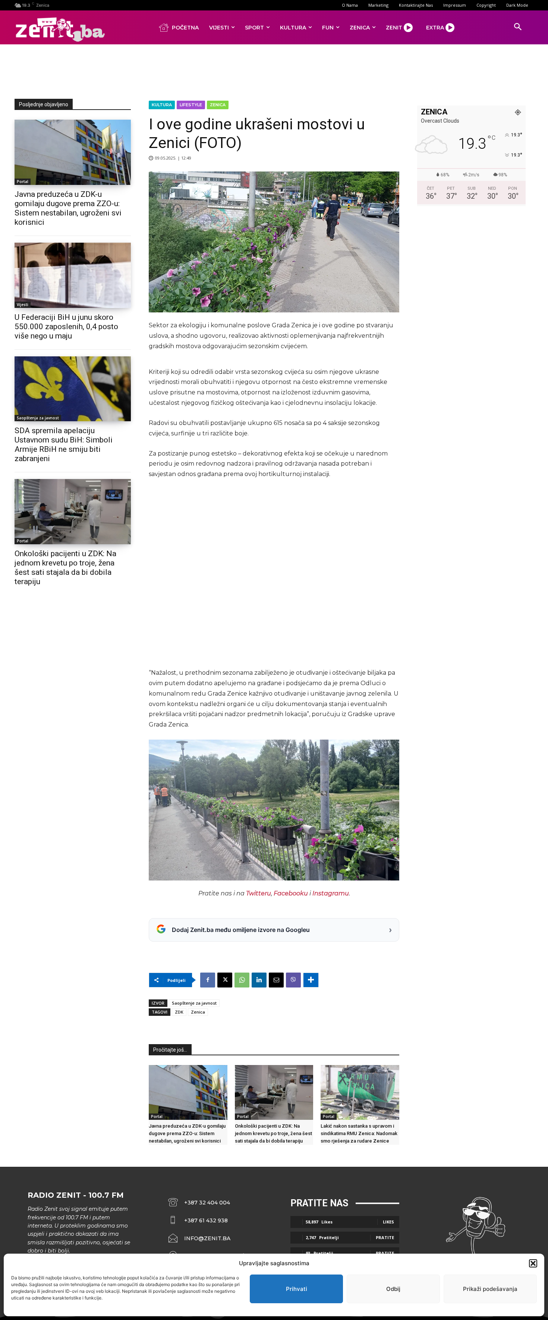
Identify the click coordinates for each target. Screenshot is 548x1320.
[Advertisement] (274, 70)
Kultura (162, 104)
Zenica (218, 104)
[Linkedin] (259, 980)
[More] (311, 980)
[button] (533, 1263)
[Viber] (293, 980)
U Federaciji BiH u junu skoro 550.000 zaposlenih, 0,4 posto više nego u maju (66, 326)
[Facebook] (207, 980)
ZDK (179, 1012)
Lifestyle (191, 104)
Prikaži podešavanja (490, 1288)
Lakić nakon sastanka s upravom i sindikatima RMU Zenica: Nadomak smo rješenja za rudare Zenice (359, 1133)
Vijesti (22, 304)
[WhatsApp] (241, 980)
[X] (224, 980)
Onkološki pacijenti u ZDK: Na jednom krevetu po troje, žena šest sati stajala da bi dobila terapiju (65, 567)
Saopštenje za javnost (194, 1003)
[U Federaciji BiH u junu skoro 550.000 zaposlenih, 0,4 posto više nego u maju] (73, 275)
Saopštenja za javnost (38, 417)
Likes (388, 1222)
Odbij (393, 1288)
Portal (22, 181)
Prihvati (296, 1288)
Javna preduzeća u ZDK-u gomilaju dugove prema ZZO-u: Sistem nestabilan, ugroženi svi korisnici (68, 208)
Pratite (385, 1237)
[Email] (276, 980)
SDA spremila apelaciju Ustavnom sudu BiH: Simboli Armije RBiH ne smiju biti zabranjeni (64, 444)
